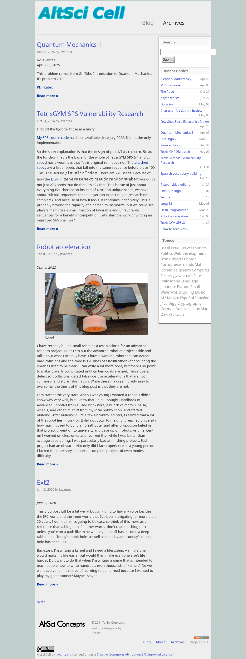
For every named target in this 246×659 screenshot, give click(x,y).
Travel (186, 248)
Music (200, 292)
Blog (148, 22)
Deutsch (182, 308)
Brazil (175, 248)
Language (189, 281)
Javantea (62, 654)
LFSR (54, 179)
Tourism (200, 248)
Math (199, 264)
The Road (167, 91)
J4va (164, 303)
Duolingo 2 (168, 139)
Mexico (173, 297)
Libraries (166, 104)
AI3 (163, 297)
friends (188, 264)
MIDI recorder (170, 85)
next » (41, 601)
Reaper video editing (175, 184)
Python (183, 286)
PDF (40, 87)
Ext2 (43, 482)
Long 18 (166, 203)
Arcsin (96, 633)
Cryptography (189, 303)
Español (187, 297)
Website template (104, 628)
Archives (174, 22)
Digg (172, 303)
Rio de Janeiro (179, 270)
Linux (195, 308)
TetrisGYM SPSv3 (172, 223)
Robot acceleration (64, 247)
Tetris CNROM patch (175, 152)
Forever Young (171, 145)
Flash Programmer (174, 210)
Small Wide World (180, 289)
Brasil (165, 248)
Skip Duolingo (170, 191)
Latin (179, 314)
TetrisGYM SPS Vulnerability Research (90, 113)
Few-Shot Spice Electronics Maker (184, 121)
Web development (190, 253)
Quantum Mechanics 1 (69, 44)
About (161, 642)
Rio (163, 270)
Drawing (202, 297)
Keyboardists (170, 98)
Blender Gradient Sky (175, 79)
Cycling (188, 292)
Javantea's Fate (188, 275)
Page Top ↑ (199, 642)
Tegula (165, 197)
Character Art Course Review (181, 111)
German (167, 308)
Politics (166, 253)
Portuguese (170, 264)
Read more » (47, 95)
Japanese (168, 286)
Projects (176, 258)
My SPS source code (53, 137)
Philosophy (170, 281)
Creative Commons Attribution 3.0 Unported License (135, 654)
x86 (171, 314)
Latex (48, 87)
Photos (190, 258)
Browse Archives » (174, 229)
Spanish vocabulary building (180, 173)
